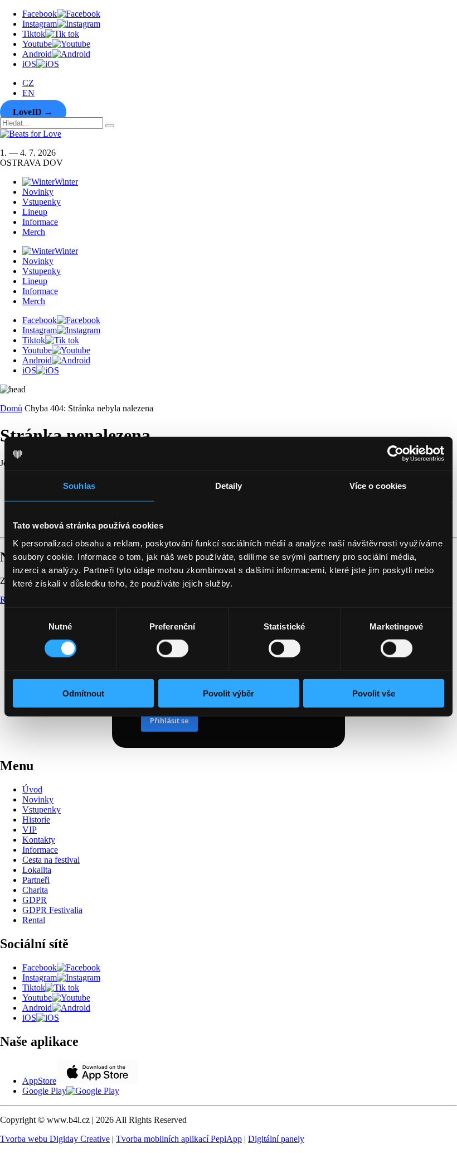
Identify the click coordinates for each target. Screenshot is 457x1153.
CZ (28, 83)
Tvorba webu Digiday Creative (55, 1139)
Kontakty (38, 839)
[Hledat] (109, 125)
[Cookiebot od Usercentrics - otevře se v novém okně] (395, 453)
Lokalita (36, 870)
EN (28, 93)
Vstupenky (41, 201)
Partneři (36, 880)
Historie (36, 819)
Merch (33, 232)
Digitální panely (276, 1139)
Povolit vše (373, 693)
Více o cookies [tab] (377, 486)
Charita (35, 890)
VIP (29, 829)
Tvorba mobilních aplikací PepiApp (179, 1139)
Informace (40, 222)
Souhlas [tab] (79, 486)
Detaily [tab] (228, 486)
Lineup (34, 212)
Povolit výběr (228, 693)
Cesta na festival (51, 859)
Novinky (38, 191)
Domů (11, 408)
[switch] (172, 648)
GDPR (34, 900)
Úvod (32, 789)
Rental (33, 920)
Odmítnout (83, 693)
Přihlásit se (169, 720)
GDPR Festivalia (52, 910)
